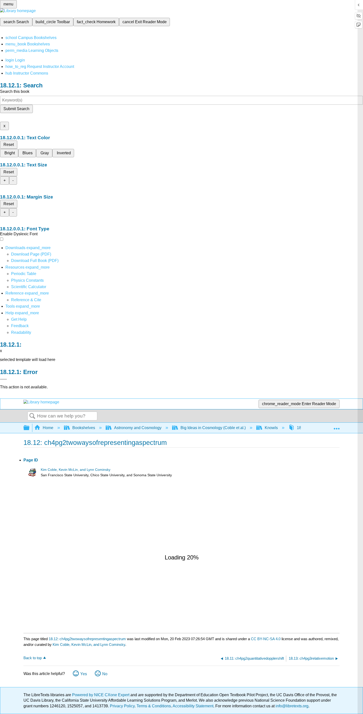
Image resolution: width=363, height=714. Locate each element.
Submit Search (16, 109)
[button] (20, 326)
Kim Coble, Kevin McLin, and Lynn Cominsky (75, 470)
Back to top (32, 658)
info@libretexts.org (291, 706)
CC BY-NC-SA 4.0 (266, 639)
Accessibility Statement (193, 706)
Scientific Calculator (28, 287)
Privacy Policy (122, 706)
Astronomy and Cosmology (137, 428)
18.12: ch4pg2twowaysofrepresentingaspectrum (87, 639)
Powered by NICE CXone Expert (101, 695)
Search (32, 416)
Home (48, 428)
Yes (83, 674)
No (104, 674)
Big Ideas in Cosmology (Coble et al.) (213, 428)
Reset (8, 144)
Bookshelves (83, 428)
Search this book (14, 91)
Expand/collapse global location (337, 426)
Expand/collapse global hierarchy (29, 428)
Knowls (271, 428)
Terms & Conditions (154, 706)
